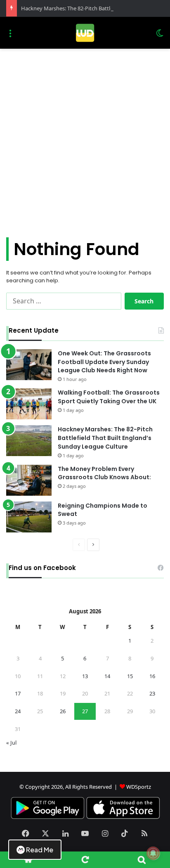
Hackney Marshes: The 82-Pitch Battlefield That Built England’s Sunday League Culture (105, 438)
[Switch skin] (160, 36)
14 (107, 676)
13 (85, 676)
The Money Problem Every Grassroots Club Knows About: (104, 473)
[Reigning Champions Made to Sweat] (29, 516)
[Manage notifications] (153, 853)
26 (63, 711)
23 (152, 693)
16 (152, 676)
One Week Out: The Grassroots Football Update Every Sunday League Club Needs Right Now (104, 362)
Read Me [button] (39, 849)
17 (18, 693)
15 (130, 676)
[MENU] (10, 36)
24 (18, 711)
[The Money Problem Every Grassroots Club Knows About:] (29, 480)
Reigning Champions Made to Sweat (102, 509)
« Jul (11, 742)
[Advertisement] (85, 146)
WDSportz (138, 786)
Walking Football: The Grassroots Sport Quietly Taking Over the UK (109, 396)
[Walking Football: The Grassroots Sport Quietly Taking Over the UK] (29, 403)
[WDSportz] (85, 33)
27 (85, 711)
